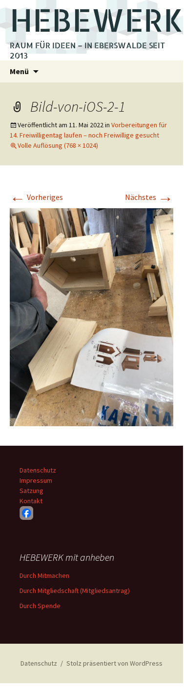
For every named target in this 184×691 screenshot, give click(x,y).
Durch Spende (40, 605)
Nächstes (149, 197)
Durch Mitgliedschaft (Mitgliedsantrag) (75, 590)
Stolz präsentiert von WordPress (114, 663)
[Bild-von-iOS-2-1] (91, 316)
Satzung (31, 490)
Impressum (36, 480)
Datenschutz (38, 470)
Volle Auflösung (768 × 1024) (58, 145)
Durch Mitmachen (44, 575)
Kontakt (31, 500)
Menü (19, 71)
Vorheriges (36, 197)
